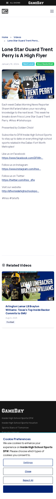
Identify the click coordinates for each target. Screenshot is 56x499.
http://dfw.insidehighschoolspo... (20, 191)
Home (5, 37)
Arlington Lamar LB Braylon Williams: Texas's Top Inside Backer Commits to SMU (28, 310)
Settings (28, 462)
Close (28, 471)
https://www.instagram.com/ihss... (21, 169)
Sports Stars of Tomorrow (15, 427)
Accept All (28, 489)
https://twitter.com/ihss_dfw (18, 180)
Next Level (28, 63)
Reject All (28, 480)
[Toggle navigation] (51, 11)
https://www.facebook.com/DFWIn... (22, 158)
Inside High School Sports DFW (17, 418)
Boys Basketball (45, 63)
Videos (17, 37)
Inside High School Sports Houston (20, 422)
